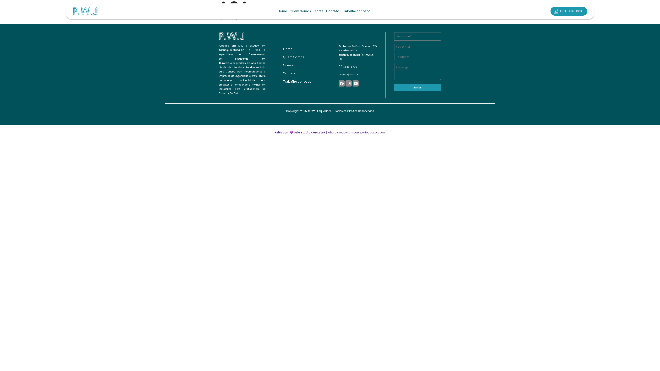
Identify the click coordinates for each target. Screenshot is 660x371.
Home (282, 11)
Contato (332, 11)
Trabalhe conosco (356, 11)
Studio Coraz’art (313, 132)
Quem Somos (300, 11)
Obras (318, 11)
